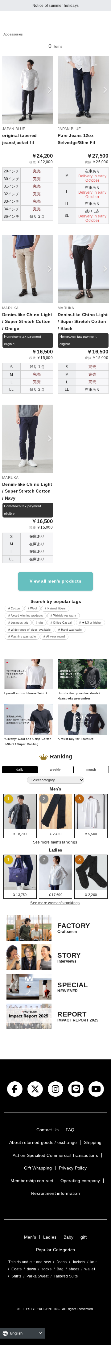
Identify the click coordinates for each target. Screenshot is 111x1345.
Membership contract (31, 1180)
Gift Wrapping (38, 1168)
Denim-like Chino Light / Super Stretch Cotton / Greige (27, 321)
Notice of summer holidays (55, 5)
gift (83, 1237)
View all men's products (55, 581)
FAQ (70, 1129)
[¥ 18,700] (20, 827)
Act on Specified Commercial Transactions (55, 1155)
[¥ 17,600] (55, 887)
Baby (69, 1237)
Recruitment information (55, 1193)
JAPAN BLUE (13, 129)
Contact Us (47, 1129)
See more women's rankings (55, 903)
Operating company (80, 1180)
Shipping (92, 1142)
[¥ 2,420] (55, 827)
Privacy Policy (73, 1168)
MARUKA (10, 308)
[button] (49, 90)
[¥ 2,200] (91, 887)
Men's (30, 1237)
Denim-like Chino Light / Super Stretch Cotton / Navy (27, 491)
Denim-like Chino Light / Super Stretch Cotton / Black (83, 321)
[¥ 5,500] (91, 827)
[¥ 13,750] (20, 887)
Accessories (13, 34)
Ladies (49, 1237)
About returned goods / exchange (43, 1142)
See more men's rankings (55, 842)
